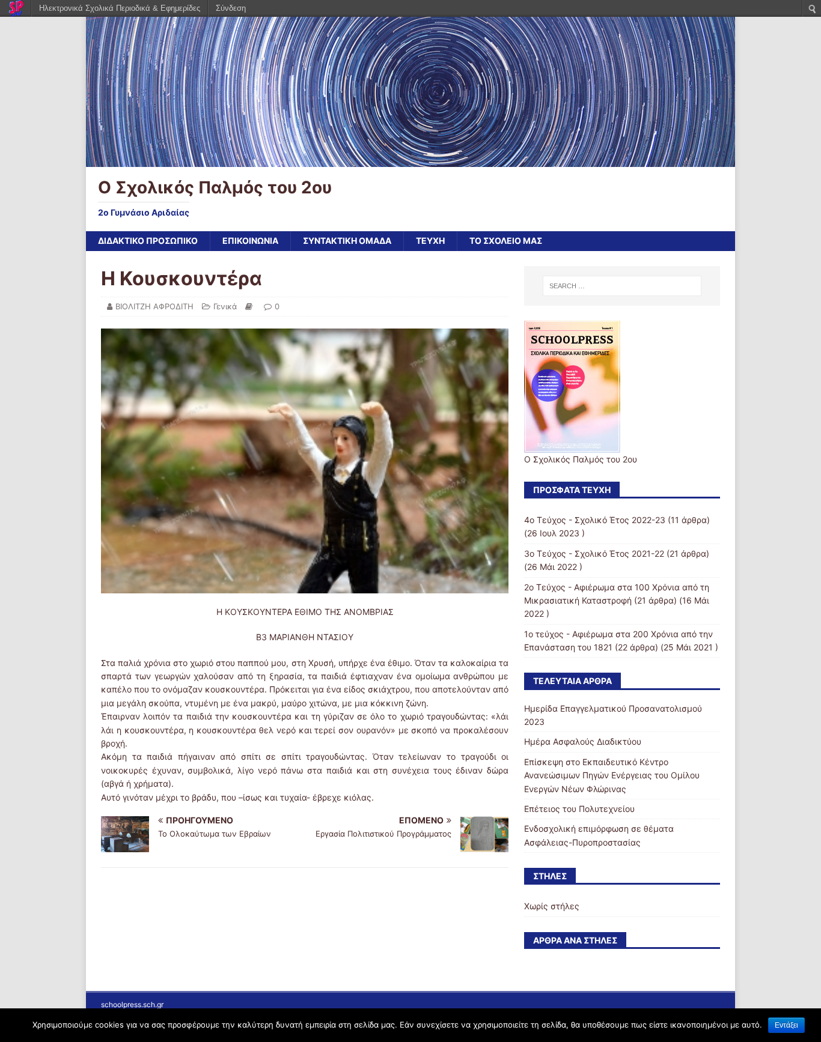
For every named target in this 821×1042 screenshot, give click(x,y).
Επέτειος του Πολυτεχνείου (579, 809)
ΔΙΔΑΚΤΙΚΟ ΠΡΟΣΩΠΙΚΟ (148, 240)
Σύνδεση (231, 8)
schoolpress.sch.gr (132, 1004)
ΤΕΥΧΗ (430, 240)
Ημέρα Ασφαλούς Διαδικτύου (582, 741)
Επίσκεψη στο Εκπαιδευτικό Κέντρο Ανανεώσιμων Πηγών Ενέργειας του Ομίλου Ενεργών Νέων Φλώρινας (612, 775)
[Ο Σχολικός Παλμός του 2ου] (410, 160)
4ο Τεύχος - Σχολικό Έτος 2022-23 (594, 520)
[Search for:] (622, 286)
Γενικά (225, 306)
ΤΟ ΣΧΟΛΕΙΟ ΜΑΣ (505, 240)
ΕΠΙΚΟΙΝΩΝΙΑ (250, 240)
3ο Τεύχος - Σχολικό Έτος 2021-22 (594, 553)
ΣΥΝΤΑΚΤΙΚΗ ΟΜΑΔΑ (347, 240)
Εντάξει (786, 1025)
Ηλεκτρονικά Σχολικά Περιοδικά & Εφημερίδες (119, 8)
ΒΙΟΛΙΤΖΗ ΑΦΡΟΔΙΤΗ (154, 306)
